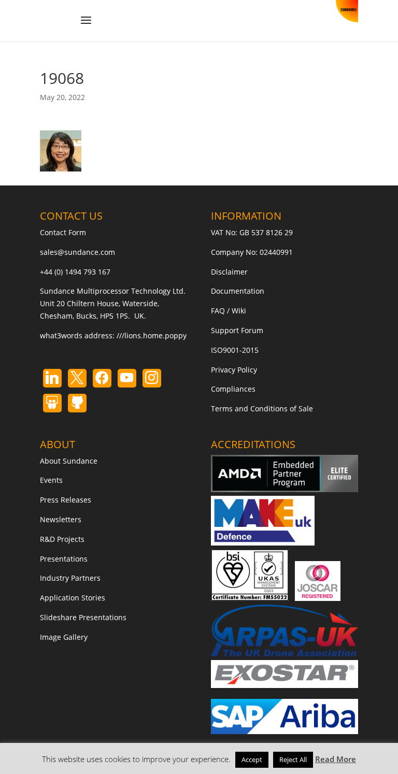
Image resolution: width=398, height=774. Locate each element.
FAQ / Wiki (228, 311)
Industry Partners (70, 578)
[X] (77, 378)
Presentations (64, 559)
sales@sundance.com (77, 252)
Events (51, 480)
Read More (335, 759)
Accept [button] (251, 759)
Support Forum (237, 330)
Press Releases (65, 500)
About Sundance (68, 461)
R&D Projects (62, 539)
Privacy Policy (234, 370)
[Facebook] (102, 378)
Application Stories (72, 598)
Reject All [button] (293, 759)
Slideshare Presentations (83, 617)
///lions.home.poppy (152, 335)
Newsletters (60, 519)
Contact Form (63, 232)
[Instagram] (127, 378)
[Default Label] (52, 378)
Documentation (237, 291)
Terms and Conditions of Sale (262, 408)
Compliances (233, 389)
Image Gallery (64, 637)
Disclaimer (229, 272)
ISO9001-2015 (235, 350)
